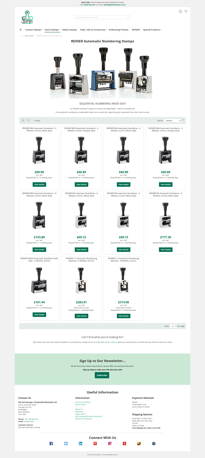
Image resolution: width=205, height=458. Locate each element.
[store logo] (27, 17)
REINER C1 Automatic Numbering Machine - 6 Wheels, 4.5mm (81, 259)
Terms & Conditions (83, 402)
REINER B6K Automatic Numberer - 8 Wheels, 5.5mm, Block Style (39, 194)
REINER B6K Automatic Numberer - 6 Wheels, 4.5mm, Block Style (39, 129)
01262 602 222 (89, 5)
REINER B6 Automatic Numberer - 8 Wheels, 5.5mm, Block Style (165, 194)
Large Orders (80, 414)
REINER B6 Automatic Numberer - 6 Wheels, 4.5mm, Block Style (81, 194)
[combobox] (103, 17)
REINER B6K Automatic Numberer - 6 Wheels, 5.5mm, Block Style (124, 129)
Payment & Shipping (83, 419)
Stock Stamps (29, 36)
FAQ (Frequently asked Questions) (88, 416)
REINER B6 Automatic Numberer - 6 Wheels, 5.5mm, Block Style (123, 194)
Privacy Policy (80, 404)
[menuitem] (34, 29)
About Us (78, 409)
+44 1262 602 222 (31, 419)
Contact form (29, 421)
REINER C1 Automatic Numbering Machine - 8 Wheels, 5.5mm (123, 259)
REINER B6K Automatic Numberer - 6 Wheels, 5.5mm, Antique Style (166, 129)
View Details (39, 184)
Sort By (160, 120)
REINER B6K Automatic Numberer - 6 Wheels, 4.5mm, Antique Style (81, 129)
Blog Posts (79, 411)
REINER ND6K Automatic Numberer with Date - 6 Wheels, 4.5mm (39, 259)
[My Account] (180, 11)
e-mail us (113, 342)
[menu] (102, 29)
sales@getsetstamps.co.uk (114, 5)
